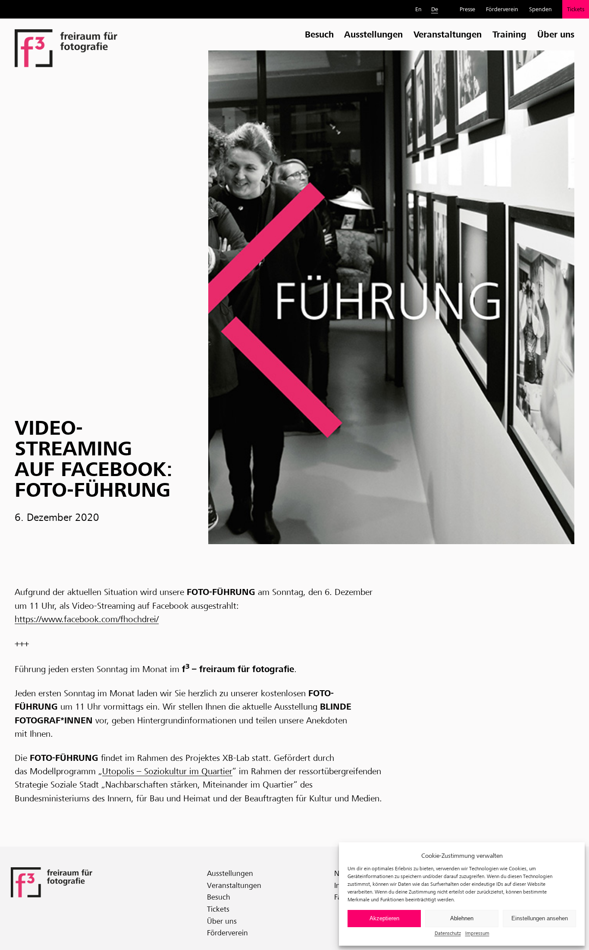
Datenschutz (448, 933)
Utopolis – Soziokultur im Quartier (167, 771)
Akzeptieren (384, 918)
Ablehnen (461, 918)
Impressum (477, 933)
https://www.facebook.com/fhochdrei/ (87, 619)
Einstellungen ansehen (539, 918)
